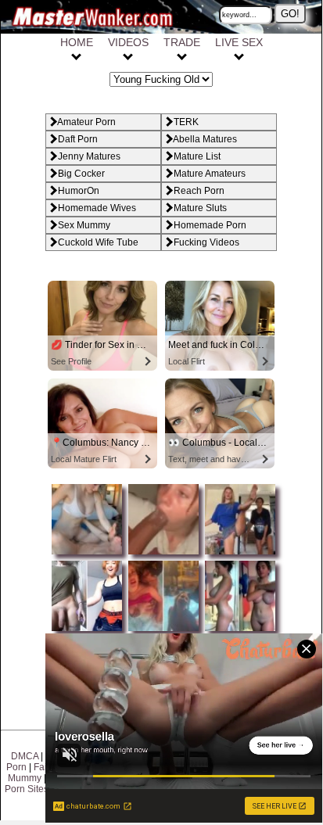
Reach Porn (199, 190)
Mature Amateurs (210, 173)
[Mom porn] (161, 555)
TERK (186, 122)
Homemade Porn (210, 225)
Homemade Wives (97, 208)
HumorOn (78, 190)
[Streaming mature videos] (128, 54)
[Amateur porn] (85, 555)
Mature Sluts (200, 208)
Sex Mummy (84, 225)
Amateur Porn (86, 122)
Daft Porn (78, 139)
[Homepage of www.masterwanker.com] (76, 54)
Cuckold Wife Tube (98, 242)
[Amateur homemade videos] (238, 631)
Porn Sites (26, 789)
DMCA (24, 756)
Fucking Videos (206, 242)
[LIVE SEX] (239, 54)
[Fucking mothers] (85, 631)
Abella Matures (205, 139)
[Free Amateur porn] (161, 631)
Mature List (197, 156)
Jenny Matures (89, 156)
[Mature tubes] (238, 555)
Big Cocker (81, 173)
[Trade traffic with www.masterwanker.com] (181, 54)
